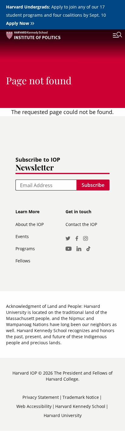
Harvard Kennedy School (80, 406)
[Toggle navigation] (113, 35)
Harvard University (63, 415)
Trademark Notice (80, 397)
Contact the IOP (81, 224)
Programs (25, 248)
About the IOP (29, 224)
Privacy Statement (40, 397)
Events (22, 236)
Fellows (22, 261)
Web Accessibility (34, 406)
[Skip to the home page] (56, 36)
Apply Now (17, 23)
